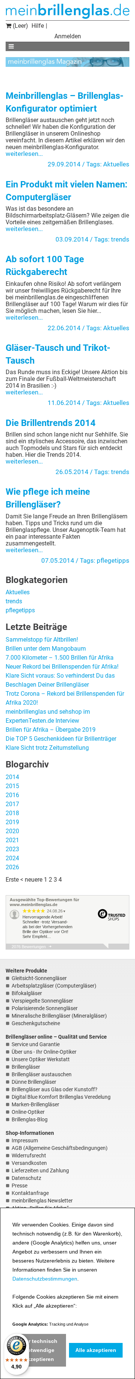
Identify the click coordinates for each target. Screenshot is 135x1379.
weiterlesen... (24, 153)
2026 (12, 867)
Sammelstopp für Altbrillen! (42, 639)
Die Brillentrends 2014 (51, 423)
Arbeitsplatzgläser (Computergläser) (54, 986)
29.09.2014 (64, 164)
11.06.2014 (64, 402)
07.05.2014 (57, 560)
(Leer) (19, 25)
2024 (12, 858)
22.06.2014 (64, 328)
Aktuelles (116, 164)
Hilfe (38, 25)
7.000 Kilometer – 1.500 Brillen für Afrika (60, 657)
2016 (12, 795)
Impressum (25, 1140)
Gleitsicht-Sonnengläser (39, 978)
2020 (12, 831)
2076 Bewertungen (29, 946)
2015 (12, 786)
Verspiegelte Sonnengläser (42, 1001)
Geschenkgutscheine (36, 1023)
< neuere (31, 879)
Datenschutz (26, 1178)
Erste (12, 879)
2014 (12, 777)
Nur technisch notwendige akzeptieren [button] (39, 1350)
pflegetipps (113, 560)
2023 (12, 849)
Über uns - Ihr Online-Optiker (44, 1052)
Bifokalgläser (27, 993)
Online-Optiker (28, 1112)
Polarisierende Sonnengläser (45, 1008)
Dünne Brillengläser (34, 1082)
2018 (12, 813)
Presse (19, 1186)
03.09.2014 (72, 239)
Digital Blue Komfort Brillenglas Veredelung (61, 1097)
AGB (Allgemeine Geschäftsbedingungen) (60, 1148)
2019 (12, 822)
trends (120, 239)
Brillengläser (26, 1067)
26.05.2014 (72, 472)
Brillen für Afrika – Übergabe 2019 (51, 729)
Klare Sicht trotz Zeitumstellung (47, 747)
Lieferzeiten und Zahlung (40, 1171)
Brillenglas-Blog (30, 1119)
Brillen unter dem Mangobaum (46, 648)
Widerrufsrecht (29, 1155)
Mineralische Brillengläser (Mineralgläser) (59, 1016)
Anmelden (67, 36)
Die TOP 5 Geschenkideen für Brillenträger (61, 738)
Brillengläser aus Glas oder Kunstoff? (55, 1089)
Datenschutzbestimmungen (44, 1279)
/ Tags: (92, 164)
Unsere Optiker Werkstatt (41, 1059)
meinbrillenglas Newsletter (42, 1201)
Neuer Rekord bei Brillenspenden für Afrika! (62, 666)
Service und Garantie (36, 1044)
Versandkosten (29, 1163)
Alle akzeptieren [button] (95, 1350)
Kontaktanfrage (30, 1193)
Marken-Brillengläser (35, 1104)
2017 (12, 804)
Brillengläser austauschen (42, 1074)
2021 (12, 840)
